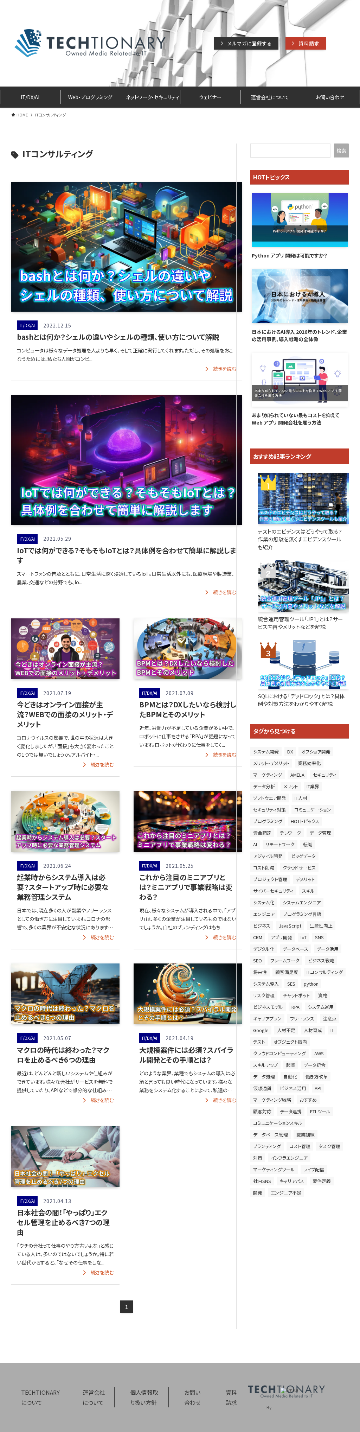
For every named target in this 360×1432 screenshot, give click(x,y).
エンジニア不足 (286, 1192)
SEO (257, 960)
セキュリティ (324, 774)
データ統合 (315, 1065)
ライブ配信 (313, 1169)
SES (291, 983)
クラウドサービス (299, 867)
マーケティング (267, 774)
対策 (257, 1157)
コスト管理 (299, 1146)
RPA (295, 1007)
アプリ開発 (281, 937)
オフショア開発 (315, 751)
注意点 (329, 1018)
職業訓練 (305, 1134)
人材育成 (313, 1030)
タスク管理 (329, 1146)
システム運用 (321, 1007)
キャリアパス (291, 1181)
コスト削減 (263, 867)
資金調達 (262, 832)
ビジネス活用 (293, 1088)
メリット (290, 786)
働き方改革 (317, 1076)
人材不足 (286, 1030)
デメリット (305, 879)
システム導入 (266, 983)
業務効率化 (309, 763)
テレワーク (290, 832)
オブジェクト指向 (290, 1041)
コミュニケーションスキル (277, 1123)
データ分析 (264, 786)
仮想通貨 (262, 1088)
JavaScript (290, 925)
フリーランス (302, 1018)
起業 (290, 1065)
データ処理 (264, 1076)
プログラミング (267, 821)
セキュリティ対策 (269, 809)
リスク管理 (264, 995)
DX (290, 751)
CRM (257, 937)
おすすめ (308, 1099)
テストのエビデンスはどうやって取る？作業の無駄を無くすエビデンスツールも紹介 (300, 539)
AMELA (297, 774)
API (318, 1088)
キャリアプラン (267, 1018)
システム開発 (266, 751)
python (311, 983)
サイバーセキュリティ (273, 890)
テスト (259, 1041)
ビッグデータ (303, 856)
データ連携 (291, 1111)
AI (255, 844)
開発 (257, 1192)
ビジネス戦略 (321, 960)
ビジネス (261, 925)
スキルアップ (265, 1065)
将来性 (260, 972)
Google (261, 1030)
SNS (319, 937)
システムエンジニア (302, 902)
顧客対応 (262, 1111)
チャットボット (296, 995)
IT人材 (301, 798)
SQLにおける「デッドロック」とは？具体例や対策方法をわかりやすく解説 (301, 700)
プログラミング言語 (302, 914)
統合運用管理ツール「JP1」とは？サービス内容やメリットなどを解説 (300, 623)
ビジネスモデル (268, 1007)
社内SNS (262, 1181)
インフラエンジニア (289, 1157)
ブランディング (267, 1146)
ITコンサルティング (325, 972)
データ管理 (320, 832)
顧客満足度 (286, 972)
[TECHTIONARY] (90, 43)
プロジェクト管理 (270, 879)
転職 (307, 844)
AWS (319, 1053)
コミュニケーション (312, 809)
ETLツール (320, 1111)
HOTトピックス (305, 821)
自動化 (290, 1076)
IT (332, 1030)
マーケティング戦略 (272, 1099)
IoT (304, 937)
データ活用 (328, 949)
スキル (308, 890)
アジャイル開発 (268, 856)
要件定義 (322, 1181)
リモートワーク (280, 844)
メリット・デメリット (271, 763)
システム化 (263, 902)
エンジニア (264, 914)
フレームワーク (285, 960)
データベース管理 (270, 1134)
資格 (322, 995)
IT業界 (313, 786)
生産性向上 (321, 925)
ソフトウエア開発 (269, 798)
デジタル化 (263, 949)
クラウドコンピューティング (279, 1053)
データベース (295, 949)
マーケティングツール (274, 1169)
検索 (341, 150)
